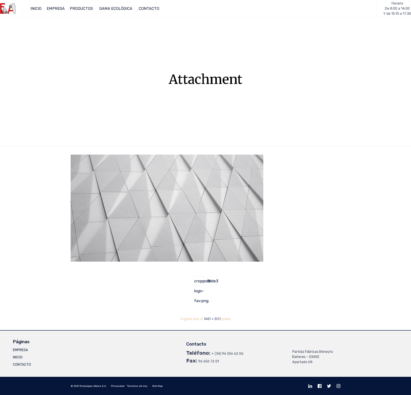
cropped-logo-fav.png (199, 282)
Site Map (157, 386)
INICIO (36, 8)
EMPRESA (56, 8)
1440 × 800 (212, 319)
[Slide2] (167, 260)
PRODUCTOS (81, 8)
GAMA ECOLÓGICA (115, 8)
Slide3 (212, 281)
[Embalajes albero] (8, 8)
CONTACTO (149, 8)
